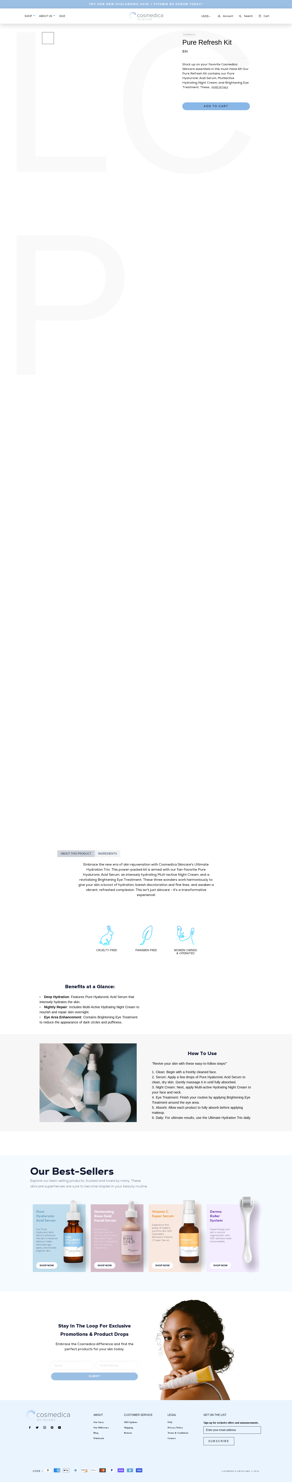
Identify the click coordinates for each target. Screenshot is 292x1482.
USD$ (205, 16)
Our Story (98, 1422)
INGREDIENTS (107, 853)
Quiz (62, 19)
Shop (29, 16)
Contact (172, 1438)
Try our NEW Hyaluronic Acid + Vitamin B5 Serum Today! (146, 4)
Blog (95, 1433)
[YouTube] (59, 1427)
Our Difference (101, 1427)
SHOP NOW (47, 1265)
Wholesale (98, 1438)
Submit (94, 1376)
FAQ (170, 1422)
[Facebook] (29, 1427)
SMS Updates (131, 1422)
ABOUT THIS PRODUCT (76, 853)
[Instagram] (44, 1427)
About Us (46, 16)
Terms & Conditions (178, 1433)
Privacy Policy (175, 1427)
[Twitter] (37, 1427)
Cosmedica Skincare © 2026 (240, 1471)
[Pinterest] (52, 1427)
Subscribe (218, 1441)
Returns (128, 1433)
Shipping (128, 1427)
